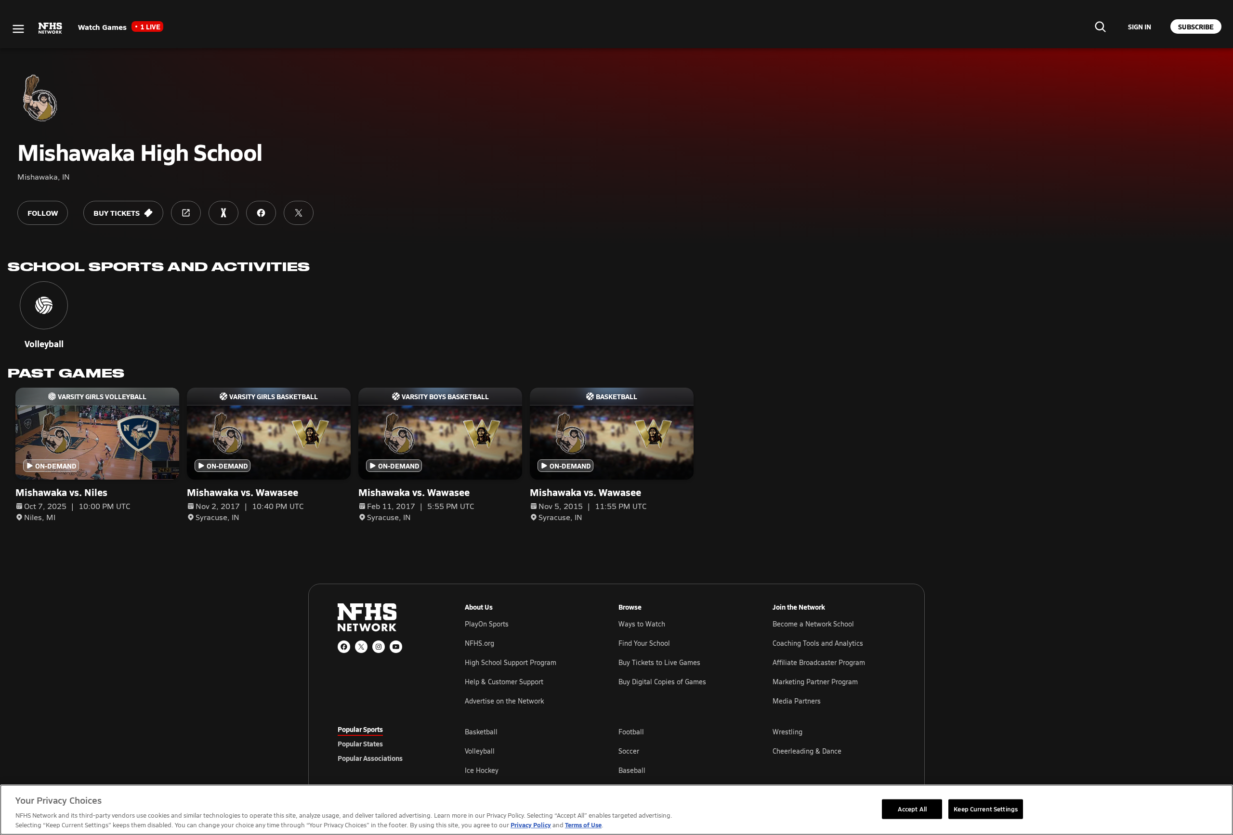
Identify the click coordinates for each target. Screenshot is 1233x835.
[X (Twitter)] (361, 646)
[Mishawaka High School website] (186, 213)
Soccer (628, 751)
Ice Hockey (481, 770)
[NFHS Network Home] (51, 28)
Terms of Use (583, 824)
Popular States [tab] (360, 743)
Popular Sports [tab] (360, 729)
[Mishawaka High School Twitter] (299, 213)
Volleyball (480, 751)
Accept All (912, 808)
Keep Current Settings (986, 808)
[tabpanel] (680, 751)
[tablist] (386, 743)
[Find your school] (1100, 26)
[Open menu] (18, 29)
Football (631, 731)
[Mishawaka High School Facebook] (261, 213)
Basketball (481, 731)
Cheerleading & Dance (807, 751)
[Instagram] (378, 646)
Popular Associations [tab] (370, 758)
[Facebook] (344, 646)
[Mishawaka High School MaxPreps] (223, 213)
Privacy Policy (531, 824)
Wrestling (787, 731)
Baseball (631, 770)
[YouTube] (396, 646)
